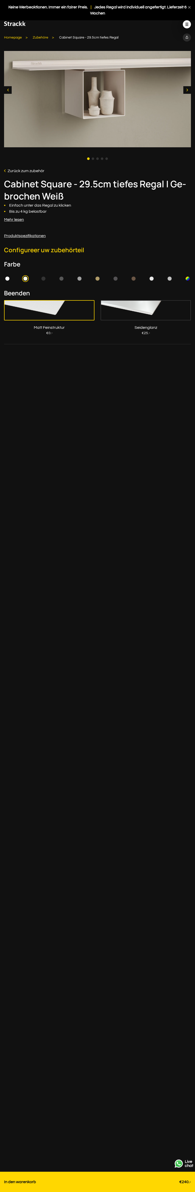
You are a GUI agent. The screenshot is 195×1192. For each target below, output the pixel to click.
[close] (189, 7)
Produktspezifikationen (25, 236)
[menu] (187, 24)
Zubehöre (40, 37)
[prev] (8, 90)
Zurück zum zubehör (26, 171)
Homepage (13, 37)
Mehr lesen (14, 220)
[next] (187, 90)
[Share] (187, 37)
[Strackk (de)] (15, 25)
